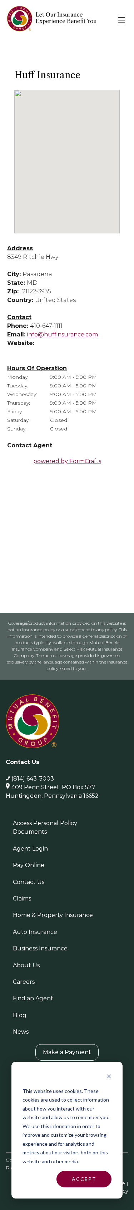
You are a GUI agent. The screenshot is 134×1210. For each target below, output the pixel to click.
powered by (67, 461)
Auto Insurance (35, 932)
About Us (26, 965)
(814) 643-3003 (32, 778)
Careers (24, 981)
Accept (84, 1179)
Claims (22, 898)
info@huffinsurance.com (62, 334)
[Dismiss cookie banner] (108, 1077)
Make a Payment (67, 1052)
